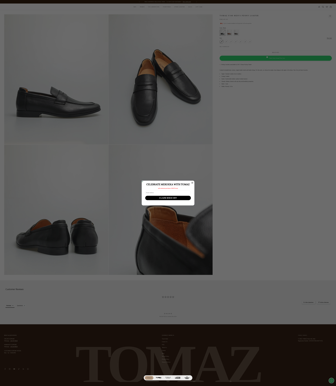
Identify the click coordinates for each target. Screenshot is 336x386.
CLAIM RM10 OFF (168, 198)
